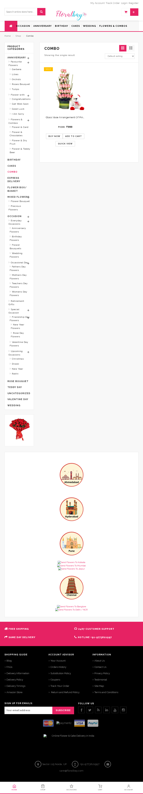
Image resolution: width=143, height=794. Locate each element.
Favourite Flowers (15, 63)
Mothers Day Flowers (18, 277)
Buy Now (54, 136)
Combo (12, 172)
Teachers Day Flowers (19, 285)
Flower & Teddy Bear (20, 151)
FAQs (9, 667)
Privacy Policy (102, 673)
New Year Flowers (17, 326)
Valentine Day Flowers (19, 344)
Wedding (13, 405)
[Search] (41, 11)
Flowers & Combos (16, 121)
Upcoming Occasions (16, 353)
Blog (9, 660)
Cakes (11, 166)
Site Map (99, 686)
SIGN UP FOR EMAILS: (18, 703)
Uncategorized (18, 393)
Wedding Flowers (16, 255)
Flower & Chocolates (16, 134)
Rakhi (15, 373)
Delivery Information (18, 673)
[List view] (131, 48)
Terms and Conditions (106, 692)
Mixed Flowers (18, 197)
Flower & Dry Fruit (18, 142)
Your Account (58, 660)
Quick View (65, 144)
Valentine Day (17, 399)
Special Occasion (14, 311)
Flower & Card (20, 127)
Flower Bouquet (20, 201)
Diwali (15, 364)
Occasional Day (19, 262)
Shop (18, 36)
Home (7, 36)
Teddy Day (14, 387)
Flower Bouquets (15, 247)
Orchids (16, 79)
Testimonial (100, 679)
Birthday (14, 160)
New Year (17, 369)
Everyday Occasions (15, 222)
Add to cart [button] (73, 136)
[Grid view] (122, 48)
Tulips (15, 89)
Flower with (18, 94)
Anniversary (16, 57)
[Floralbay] (71, 15)
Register (134, 3)
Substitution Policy (60, 673)
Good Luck (18, 109)
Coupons (55, 679)
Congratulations (21, 99)
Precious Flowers (15, 208)
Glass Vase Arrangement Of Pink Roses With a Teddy (77, 117)
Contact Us (100, 667)
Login (124, 3)
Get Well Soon (20, 104)
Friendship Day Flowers (20, 319)
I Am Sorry (18, 114)
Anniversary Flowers (18, 230)
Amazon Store (14, 692)
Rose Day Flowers (17, 335)
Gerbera (16, 69)
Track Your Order (59, 686)
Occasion (14, 216)
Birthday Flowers (16, 238)
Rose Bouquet (17, 381)
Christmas (18, 359)
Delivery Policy (15, 679)
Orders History (58, 667)
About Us (99, 660)
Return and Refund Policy (65, 692)
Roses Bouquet (21, 84)
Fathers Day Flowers (18, 268)
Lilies (15, 74)
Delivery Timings (16, 686)
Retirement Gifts (16, 303)
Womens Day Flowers (18, 293)
